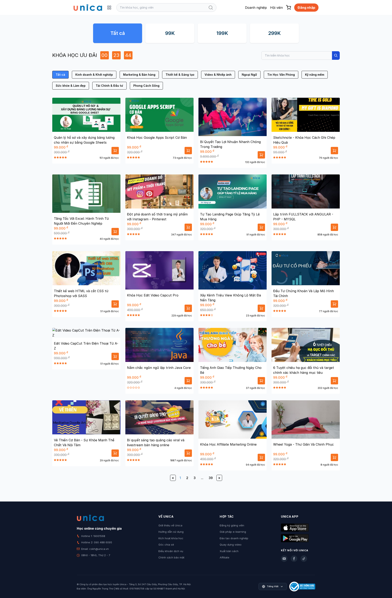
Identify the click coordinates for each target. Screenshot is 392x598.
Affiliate (224, 557)
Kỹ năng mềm (314, 74)
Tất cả (117, 33)
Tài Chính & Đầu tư (109, 85)
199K (222, 33)
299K (274, 33)
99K (170, 33)
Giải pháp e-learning (233, 531)
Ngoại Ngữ (249, 74)
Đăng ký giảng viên (232, 525)
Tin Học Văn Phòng (281, 74)
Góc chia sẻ (166, 544)
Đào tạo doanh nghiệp (234, 538)
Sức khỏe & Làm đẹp (71, 85)
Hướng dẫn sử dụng (171, 531)
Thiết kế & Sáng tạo (180, 74)
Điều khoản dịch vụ (170, 551)
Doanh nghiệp (256, 8)
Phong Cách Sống (146, 85)
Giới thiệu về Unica (170, 525)
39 (211, 478)
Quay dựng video (231, 544)
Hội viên (276, 8)
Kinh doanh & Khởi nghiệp (94, 74)
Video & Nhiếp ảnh (218, 74)
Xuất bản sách (229, 551)
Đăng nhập (306, 8)
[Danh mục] (109, 7)
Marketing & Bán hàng (139, 74)
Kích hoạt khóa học (170, 538)
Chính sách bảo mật (171, 557)
